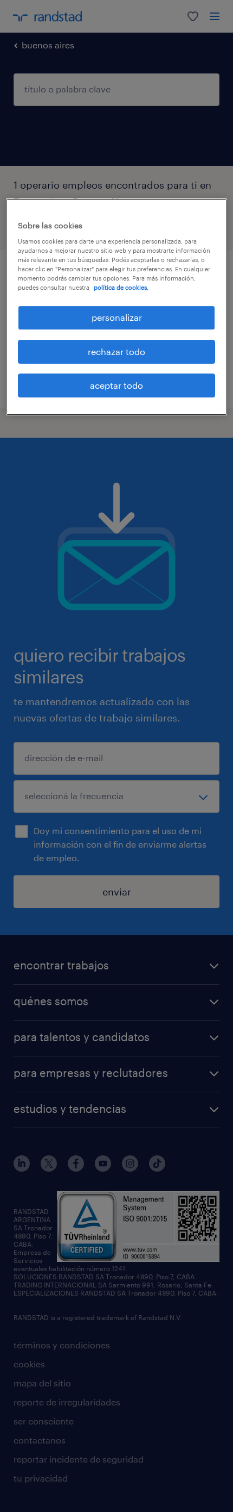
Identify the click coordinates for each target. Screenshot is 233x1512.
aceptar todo (116, 385)
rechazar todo (116, 351)
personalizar (117, 317)
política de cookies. (121, 287)
